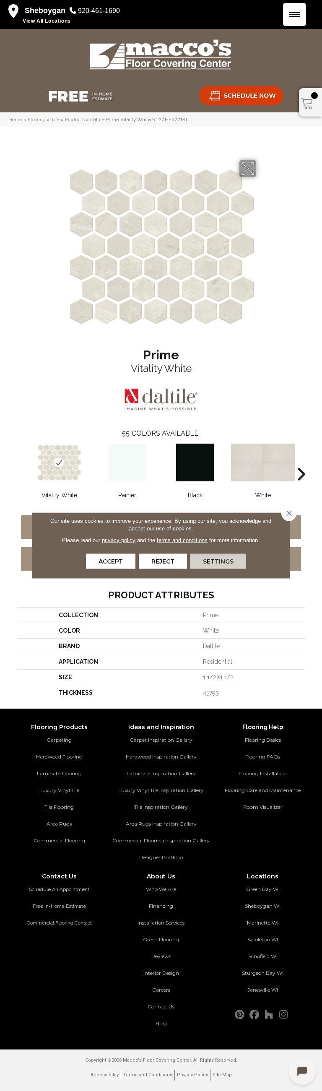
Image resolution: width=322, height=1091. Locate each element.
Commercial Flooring (59, 840)
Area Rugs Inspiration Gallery (161, 824)
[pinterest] (240, 1015)
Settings (218, 561)
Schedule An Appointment (59, 889)
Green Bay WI (263, 889)
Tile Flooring (59, 807)
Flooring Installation (263, 773)
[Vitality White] (59, 462)
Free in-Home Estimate (59, 906)
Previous (21, 461)
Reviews (161, 956)
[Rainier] (127, 462)
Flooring (37, 119)
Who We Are (161, 889)
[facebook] (254, 1015)
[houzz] (269, 1015)
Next (301, 461)
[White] (263, 462)
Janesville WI (262, 990)
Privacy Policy (192, 1075)
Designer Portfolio (161, 857)
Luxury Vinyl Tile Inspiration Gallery (161, 790)
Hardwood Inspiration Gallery (161, 756)
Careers (161, 990)
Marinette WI (262, 923)
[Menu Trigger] (294, 14)
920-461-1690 (99, 10)
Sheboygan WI (262, 906)
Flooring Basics (263, 740)
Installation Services (161, 923)
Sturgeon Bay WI (262, 973)
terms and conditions (182, 540)
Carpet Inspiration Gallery (161, 740)
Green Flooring (161, 939)
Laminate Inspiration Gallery (161, 773)
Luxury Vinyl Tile (59, 790)
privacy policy (118, 540)
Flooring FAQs (262, 756)
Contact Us (161, 1006)
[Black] (195, 462)
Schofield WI (263, 956)
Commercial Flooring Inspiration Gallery (161, 840)
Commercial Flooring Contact (59, 923)
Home (15, 119)
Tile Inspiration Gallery (161, 807)
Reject (162, 561)
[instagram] (284, 1015)
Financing (161, 906)
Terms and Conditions (147, 1075)
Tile (55, 119)
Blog (161, 1023)
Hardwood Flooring (59, 756)
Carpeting (59, 740)
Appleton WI (262, 939)
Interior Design (161, 973)
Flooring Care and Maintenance (263, 790)
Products (75, 119)
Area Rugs (59, 824)
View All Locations (47, 21)
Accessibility (105, 1075)
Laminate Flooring (59, 773)
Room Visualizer (263, 807)
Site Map (222, 1075)
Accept (111, 561)
